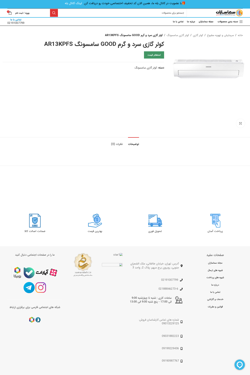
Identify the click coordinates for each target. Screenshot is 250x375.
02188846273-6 (168, 289)
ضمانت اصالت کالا (34, 231)
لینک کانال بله (73, 3)
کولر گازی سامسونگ (178, 35)
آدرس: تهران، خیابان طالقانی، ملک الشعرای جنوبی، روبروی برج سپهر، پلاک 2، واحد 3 (154, 266)
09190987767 (170, 361)
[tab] (133, 142)
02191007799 (169, 280)
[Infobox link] (15, 21)
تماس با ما (215, 292)
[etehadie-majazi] (112, 274)
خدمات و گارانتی (215, 299)
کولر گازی (198, 35)
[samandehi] (82, 264)
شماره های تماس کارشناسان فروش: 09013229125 (159, 322)
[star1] (118, 255)
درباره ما (215, 285)
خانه (240, 35)
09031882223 (170, 336)
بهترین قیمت (95, 231)
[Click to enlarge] (240, 123)
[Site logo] (229, 13)
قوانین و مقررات (215, 307)
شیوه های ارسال (215, 270)
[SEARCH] (54, 13)
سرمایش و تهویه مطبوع (220, 35)
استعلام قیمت (154, 55)
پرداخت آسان (215, 231)
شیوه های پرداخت (215, 277)
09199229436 (170, 348)
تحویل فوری (155, 231)
